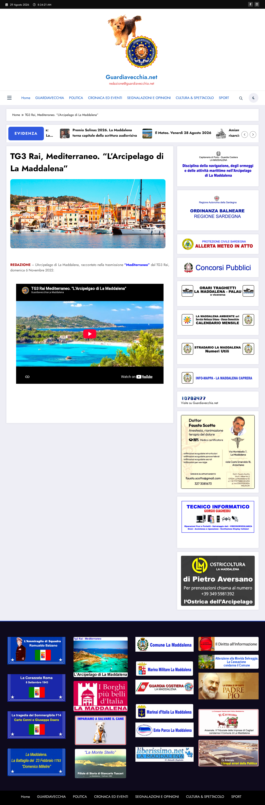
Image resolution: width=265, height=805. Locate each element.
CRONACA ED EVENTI (105, 97)
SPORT (224, 97)
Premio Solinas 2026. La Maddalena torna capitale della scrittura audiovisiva (88, 133)
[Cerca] (241, 98)
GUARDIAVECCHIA (49, 97)
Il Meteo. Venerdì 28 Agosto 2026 (166, 132)
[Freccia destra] (253, 134)
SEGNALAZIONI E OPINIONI (149, 97)
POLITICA (76, 97)
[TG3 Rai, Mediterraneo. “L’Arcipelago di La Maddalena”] (87, 213)
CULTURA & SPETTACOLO (195, 97)
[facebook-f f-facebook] (250, 4)
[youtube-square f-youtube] (257, 4)
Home (25, 97)
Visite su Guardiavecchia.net (199, 403)
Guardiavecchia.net (131, 77)
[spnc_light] (253, 98)
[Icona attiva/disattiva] (9, 98)
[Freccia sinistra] (245, 134)
